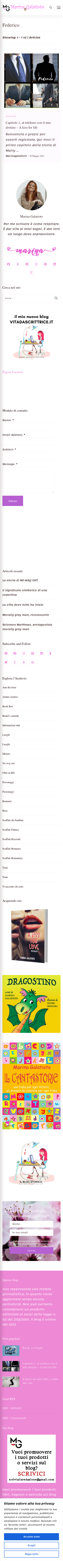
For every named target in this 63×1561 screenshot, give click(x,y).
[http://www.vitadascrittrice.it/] (32, 662)
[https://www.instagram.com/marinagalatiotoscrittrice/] (24, 654)
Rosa (4, 810)
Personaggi (8, 782)
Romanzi (11, 116)
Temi (5, 867)
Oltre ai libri (8, 772)
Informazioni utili (11, 725)
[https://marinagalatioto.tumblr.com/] (50, 654)
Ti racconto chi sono (12, 886)
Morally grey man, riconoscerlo (25, 615)
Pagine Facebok (12, 372)
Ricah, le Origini (33, 1348)
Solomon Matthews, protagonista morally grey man (27, 626)
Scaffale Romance (11, 848)
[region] (31, 1529)
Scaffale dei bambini (12, 820)
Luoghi (6, 734)
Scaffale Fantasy (10, 829)
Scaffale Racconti (11, 839)
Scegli (31, 1545)
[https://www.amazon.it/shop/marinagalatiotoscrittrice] (24, 662)
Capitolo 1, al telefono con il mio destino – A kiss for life (40, 1365)
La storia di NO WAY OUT (20, 580)
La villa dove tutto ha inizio (22, 604)
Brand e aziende (10, 715)
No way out (8, 763)
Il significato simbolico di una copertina (24, 592)
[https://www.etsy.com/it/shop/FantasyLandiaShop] (15, 662)
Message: (9, 464)
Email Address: (13, 434)
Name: (8, 420)
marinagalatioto (16, 156)
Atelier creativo (10, 696)
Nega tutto (31, 1554)
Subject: (9, 449)
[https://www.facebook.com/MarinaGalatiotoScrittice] (6, 654)
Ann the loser (9, 687)
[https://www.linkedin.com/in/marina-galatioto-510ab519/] (41, 654)
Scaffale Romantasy (12, 858)
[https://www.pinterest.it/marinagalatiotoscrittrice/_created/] (32, 654)
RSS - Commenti (14, 1418)
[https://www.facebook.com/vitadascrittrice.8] (15, 654)
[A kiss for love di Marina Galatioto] (31, 936)
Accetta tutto (31, 1536)
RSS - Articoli (11, 1408)
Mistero (6, 753)
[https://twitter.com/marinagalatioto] (6, 662)
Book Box (7, 706)
